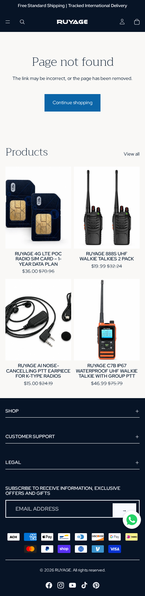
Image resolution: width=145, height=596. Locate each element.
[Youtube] (72, 585)
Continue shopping (72, 102)
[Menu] (8, 22)
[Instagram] (61, 585)
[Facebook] (49, 585)
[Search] (22, 21)
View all (132, 154)
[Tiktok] (84, 585)
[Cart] (136, 21)
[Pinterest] (96, 585)
